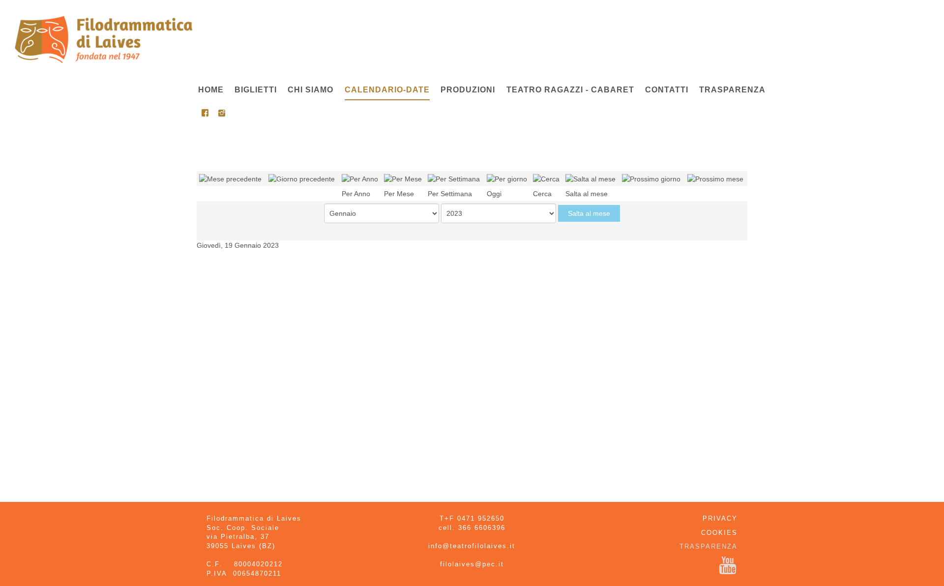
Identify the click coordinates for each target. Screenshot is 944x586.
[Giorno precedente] (301, 178)
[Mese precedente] (230, 178)
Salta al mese (589, 213)
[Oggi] (507, 178)
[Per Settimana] (454, 178)
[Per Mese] (403, 178)
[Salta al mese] (590, 178)
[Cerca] (546, 178)
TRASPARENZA (708, 546)
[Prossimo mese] (715, 178)
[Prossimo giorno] (651, 178)
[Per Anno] (360, 178)
